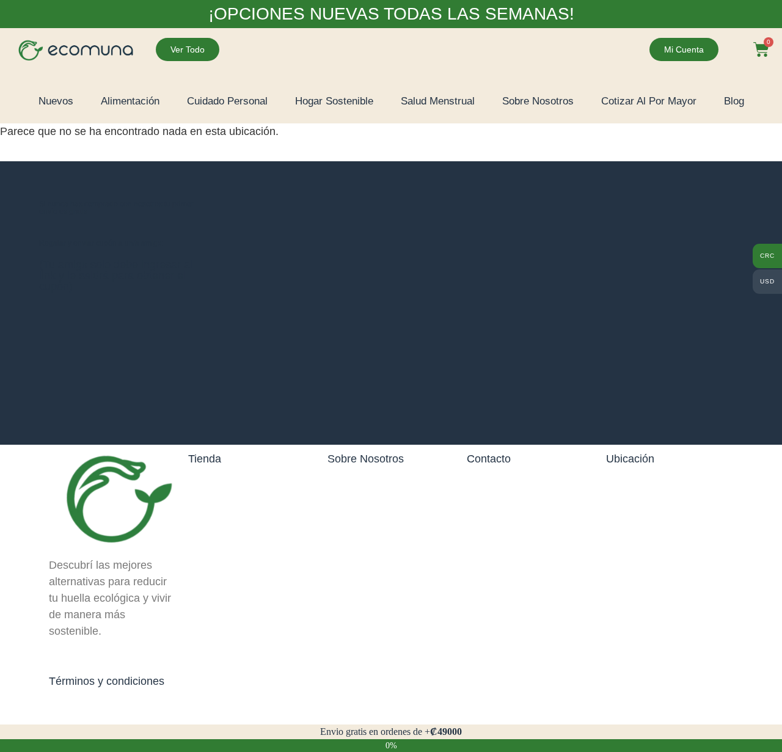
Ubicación (630, 459)
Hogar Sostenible (334, 101)
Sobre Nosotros (538, 101)
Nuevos (55, 101)
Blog (734, 101)
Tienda (204, 459)
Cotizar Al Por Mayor (648, 101)
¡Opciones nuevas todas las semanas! (391, 13)
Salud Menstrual (438, 101)
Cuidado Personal (227, 101)
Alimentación (130, 101)
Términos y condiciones (106, 681)
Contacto (489, 459)
